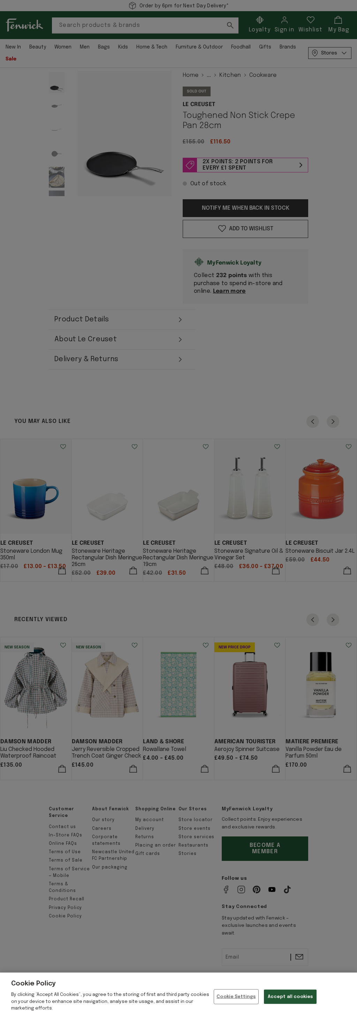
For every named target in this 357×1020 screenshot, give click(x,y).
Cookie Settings (236, 996)
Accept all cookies (290, 996)
